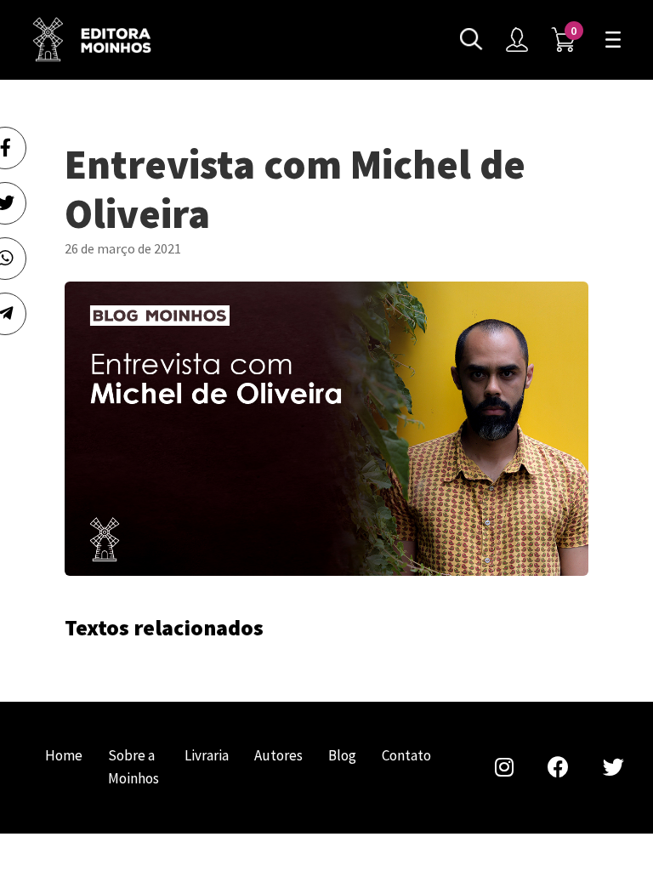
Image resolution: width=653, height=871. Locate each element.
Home (63, 755)
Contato (406, 755)
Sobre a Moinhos (133, 767)
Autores (278, 755)
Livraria (207, 755)
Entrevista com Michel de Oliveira (91, 39)
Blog (342, 755)
